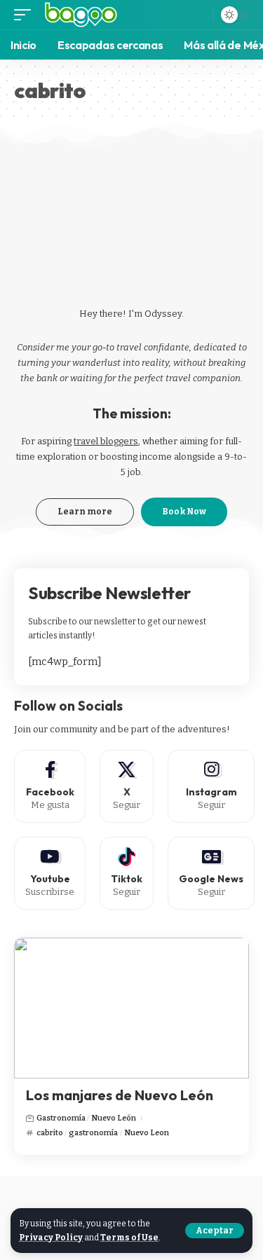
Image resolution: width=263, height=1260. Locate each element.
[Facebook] (50, 786)
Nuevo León (113, 1118)
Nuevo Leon (146, 1132)
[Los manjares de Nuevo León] (131, 1008)
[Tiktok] (127, 873)
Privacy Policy (51, 1237)
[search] (198, 14)
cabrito (49, 1132)
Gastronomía (61, 1118)
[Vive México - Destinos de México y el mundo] (81, 14)
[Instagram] (211, 786)
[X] (127, 786)
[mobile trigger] (26, 14)
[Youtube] (50, 873)
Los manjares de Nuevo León (119, 1095)
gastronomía (93, 1132)
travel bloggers (106, 441)
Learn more (85, 511)
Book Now (184, 511)
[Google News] (211, 873)
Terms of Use (129, 1237)
